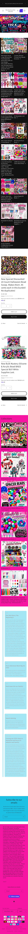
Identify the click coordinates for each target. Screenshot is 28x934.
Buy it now (14, 316)
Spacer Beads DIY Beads (19, 197)
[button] (3, 10)
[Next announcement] (25, 3)
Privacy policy (15, 928)
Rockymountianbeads (13, 926)
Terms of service (23, 928)
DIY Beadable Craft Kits (19, 117)
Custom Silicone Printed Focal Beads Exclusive (19, 57)
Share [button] (4, 323)
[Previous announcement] (2, 3)
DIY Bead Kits (5, 568)
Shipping (2, 377)
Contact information (18, 931)
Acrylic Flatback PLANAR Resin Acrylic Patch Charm (7, 245)
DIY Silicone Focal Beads (19, 141)
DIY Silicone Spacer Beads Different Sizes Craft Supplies (12, 509)
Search (4, 881)
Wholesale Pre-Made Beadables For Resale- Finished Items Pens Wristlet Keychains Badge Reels (7, 93)
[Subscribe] (23, 817)
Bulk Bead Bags (5, 449)
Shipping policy (10, 931)
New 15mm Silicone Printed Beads (6, 141)
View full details (21, 323)
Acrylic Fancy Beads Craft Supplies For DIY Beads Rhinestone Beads (7, 118)
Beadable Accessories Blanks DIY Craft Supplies (20, 222)
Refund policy (9, 928)
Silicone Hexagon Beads (7, 539)
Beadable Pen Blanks (7, 221)
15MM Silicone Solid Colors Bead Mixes (19, 162)
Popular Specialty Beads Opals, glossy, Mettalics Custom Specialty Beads (19, 92)
